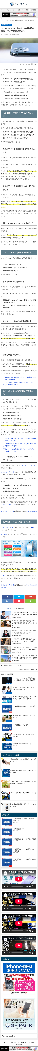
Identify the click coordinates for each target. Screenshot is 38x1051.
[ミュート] (30, 886)
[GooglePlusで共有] (30, 597)
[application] (19, 879)
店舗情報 (33, 10)
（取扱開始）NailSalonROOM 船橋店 (26, 669)
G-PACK (4, 534)
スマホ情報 (25, 10)
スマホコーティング (6, 10)
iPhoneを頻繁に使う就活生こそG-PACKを (23, 792)
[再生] (5, 886)
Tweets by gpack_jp (8, 1036)
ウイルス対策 (16, 10)
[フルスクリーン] (33, 886)
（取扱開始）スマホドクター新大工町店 (12, 665)
